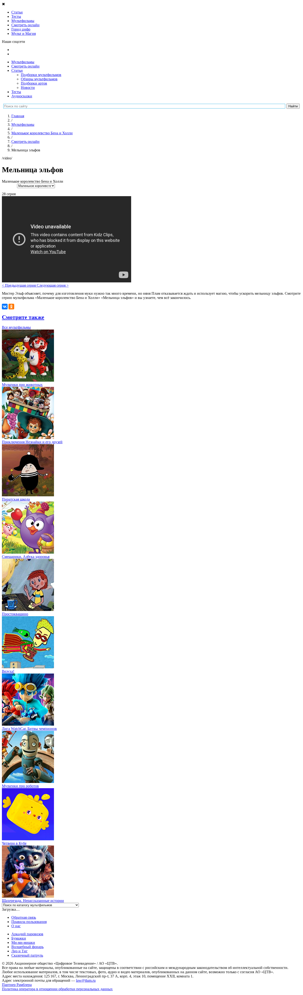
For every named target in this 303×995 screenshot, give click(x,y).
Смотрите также (23, 317)
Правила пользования (29, 922)
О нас (16, 926)
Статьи (17, 70)
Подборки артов (34, 83)
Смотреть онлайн (25, 66)
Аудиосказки (21, 96)
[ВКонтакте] (5, 306)
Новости (28, 88)
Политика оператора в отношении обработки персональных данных (57, 989)
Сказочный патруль (27, 955)
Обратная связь (23, 917)
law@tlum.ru (86, 980)
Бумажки (18, 938)
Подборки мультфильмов (41, 75)
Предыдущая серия (19, 285)
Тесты (16, 92)
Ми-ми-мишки (23, 943)
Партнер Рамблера (17, 985)
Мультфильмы (22, 62)
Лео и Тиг (19, 951)
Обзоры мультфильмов (39, 79)
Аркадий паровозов (27, 934)
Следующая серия (53, 285)
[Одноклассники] (11, 306)
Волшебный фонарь (27, 947)
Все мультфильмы (16, 327)
